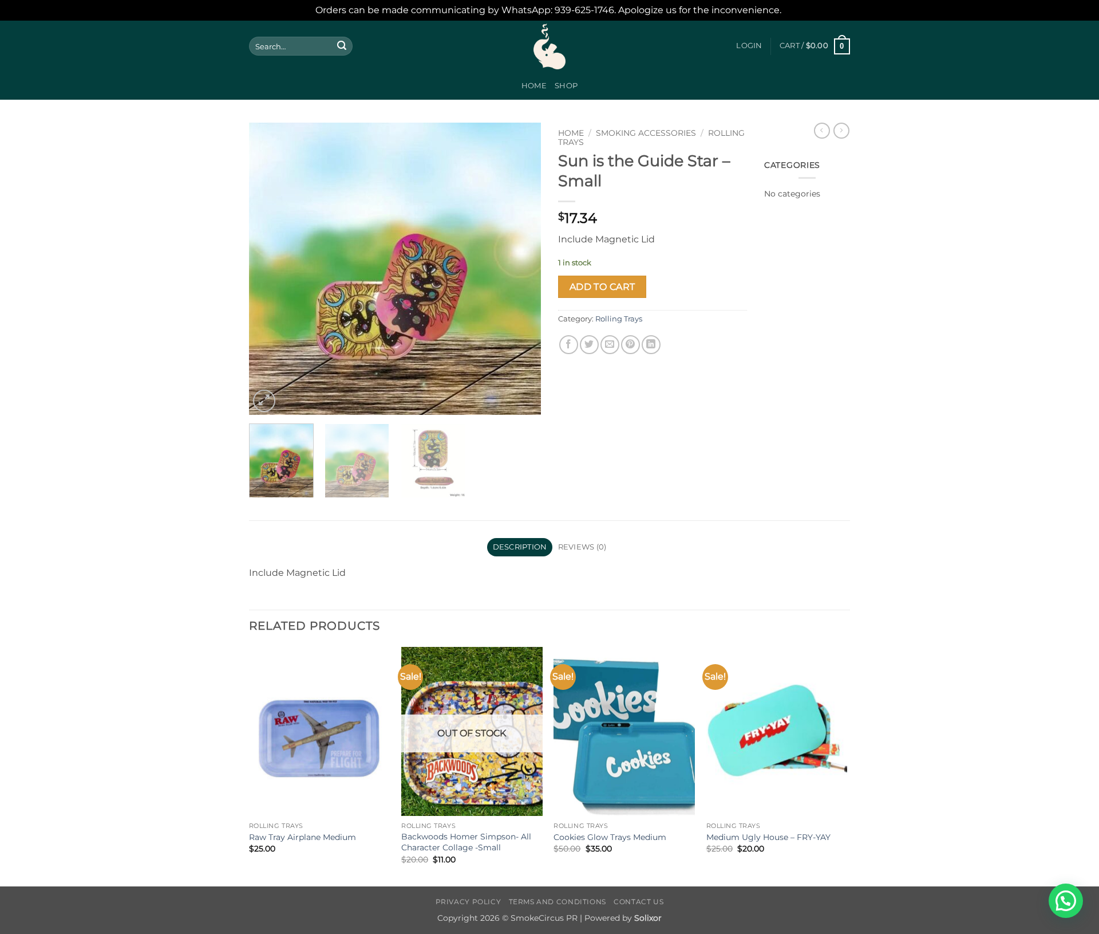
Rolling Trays (618, 319)
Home (534, 85)
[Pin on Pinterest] (630, 344)
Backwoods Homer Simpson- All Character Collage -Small (466, 842)
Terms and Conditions (557, 901)
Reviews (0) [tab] (582, 547)
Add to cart (602, 286)
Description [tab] (520, 547)
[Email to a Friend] (609, 344)
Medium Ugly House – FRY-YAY (768, 837)
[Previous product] (841, 131)
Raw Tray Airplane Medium (302, 837)
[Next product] (822, 131)
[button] (749, 45)
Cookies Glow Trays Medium (610, 837)
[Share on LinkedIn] (651, 344)
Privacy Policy (468, 901)
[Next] (521, 269)
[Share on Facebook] (568, 344)
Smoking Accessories (646, 133)
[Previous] (269, 269)
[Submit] (341, 46)
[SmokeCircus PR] (549, 46)
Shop (566, 85)
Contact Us (638, 901)
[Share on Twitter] (589, 344)
